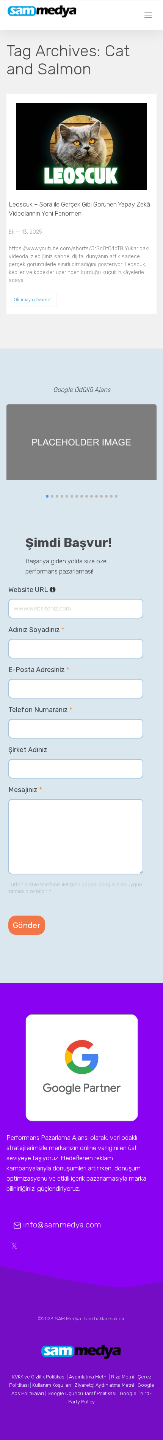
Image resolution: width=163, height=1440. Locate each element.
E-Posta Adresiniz (38, 670)
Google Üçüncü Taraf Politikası (81, 1393)
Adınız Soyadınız (36, 630)
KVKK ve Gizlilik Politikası (39, 1377)
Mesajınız (25, 790)
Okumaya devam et (33, 299)
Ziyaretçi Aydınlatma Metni (104, 1385)
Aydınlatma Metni (88, 1377)
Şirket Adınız (27, 750)
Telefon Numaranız (40, 710)
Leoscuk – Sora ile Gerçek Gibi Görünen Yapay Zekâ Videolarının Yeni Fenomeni (79, 208)
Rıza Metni (122, 1377)
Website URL (55, 590)
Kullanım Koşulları (51, 1385)
